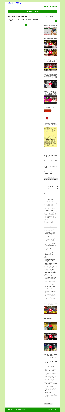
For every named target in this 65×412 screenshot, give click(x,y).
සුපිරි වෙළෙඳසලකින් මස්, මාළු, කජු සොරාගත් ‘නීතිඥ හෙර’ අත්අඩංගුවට (50, 378)
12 (48, 186)
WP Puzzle (54, 409)
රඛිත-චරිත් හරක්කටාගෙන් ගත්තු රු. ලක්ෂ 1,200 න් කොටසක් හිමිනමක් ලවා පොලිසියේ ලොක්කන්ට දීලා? (50, 371)
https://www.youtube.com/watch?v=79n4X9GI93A (50, 317)
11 (46, 186)
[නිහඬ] (54, 103)
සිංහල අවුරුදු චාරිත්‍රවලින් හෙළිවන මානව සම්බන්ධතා (50, 285)
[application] (50, 100)
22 (54, 188)
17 (44, 188)
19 (48, 188)
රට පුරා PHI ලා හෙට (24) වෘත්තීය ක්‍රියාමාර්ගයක (49, 209)
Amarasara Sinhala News (50, 6)
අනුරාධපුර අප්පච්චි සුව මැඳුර (50, 298)
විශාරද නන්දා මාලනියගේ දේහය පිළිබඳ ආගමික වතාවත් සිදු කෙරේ (50, 218)
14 (52, 186)
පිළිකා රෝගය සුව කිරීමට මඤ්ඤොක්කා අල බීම (49, 253)
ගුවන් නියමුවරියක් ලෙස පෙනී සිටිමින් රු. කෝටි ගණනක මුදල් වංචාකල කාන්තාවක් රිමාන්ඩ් (50, 213)
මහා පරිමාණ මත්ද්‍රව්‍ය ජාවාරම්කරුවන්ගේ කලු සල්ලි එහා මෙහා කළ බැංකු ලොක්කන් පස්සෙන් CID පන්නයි (50, 204)
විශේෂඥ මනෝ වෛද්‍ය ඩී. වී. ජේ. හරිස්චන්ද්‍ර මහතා (50, 229)
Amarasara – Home (32, 11)
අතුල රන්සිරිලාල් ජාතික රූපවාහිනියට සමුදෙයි (49, 274)
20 (50, 188)
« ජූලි (45, 195)
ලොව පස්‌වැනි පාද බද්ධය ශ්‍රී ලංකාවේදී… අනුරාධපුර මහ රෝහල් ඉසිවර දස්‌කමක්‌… (50, 234)
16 (57, 186)
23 (57, 188)
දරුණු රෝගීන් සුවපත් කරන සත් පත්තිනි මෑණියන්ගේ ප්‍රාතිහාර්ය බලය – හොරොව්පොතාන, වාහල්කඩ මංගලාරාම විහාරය (50, 262)
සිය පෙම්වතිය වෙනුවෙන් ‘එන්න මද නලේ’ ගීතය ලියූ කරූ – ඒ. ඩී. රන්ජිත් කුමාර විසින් (50, 271)
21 (52, 188)
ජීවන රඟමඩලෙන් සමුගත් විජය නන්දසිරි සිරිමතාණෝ (50, 267)
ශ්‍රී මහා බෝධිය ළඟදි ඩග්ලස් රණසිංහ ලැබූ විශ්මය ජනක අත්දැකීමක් (50, 278)
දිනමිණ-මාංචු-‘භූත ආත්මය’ (49, 151)
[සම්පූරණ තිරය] (56, 103)
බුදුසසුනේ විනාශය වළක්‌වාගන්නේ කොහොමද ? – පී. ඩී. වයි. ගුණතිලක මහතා (50, 250)
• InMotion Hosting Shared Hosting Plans (50, 358)
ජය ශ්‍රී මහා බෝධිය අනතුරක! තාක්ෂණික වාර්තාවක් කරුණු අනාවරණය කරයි (50, 383)
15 (54, 186)
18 (46, 188)
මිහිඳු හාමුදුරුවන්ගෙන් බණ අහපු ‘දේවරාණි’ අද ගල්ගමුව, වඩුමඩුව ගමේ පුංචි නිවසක (50, 296)
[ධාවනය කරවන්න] (44, 103)
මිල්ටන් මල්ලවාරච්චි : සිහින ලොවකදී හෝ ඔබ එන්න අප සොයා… (50, 245)
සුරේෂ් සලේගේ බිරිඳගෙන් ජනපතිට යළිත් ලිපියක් (49, 221)
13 (50, 186)
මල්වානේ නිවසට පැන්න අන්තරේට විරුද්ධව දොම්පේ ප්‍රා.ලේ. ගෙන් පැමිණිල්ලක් (50, 388)
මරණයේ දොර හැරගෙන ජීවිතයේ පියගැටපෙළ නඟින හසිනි (50, 291)
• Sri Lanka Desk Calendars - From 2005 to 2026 (50, 172)
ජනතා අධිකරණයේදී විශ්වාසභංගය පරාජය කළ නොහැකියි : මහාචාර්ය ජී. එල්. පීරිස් (50, 394)
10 (44, 186)
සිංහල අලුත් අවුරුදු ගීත (49, 288)
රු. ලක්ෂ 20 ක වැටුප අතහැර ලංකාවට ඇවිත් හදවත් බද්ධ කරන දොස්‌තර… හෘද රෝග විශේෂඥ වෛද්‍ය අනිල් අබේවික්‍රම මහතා (50, 239)
